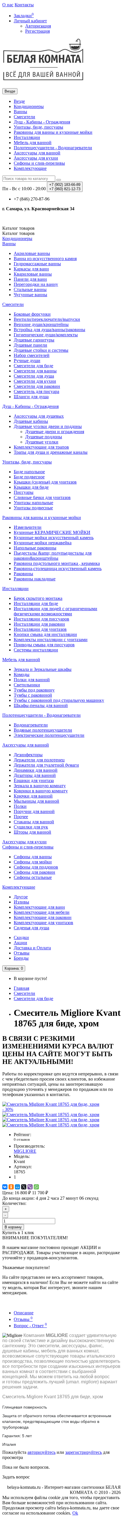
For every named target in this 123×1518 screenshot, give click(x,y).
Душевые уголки (41, 441)
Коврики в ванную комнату (41, 790)
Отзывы (21, 953)
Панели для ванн (30, 279)
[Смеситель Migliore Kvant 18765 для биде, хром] (50, 1114)
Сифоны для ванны (33, 856)
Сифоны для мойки (33, 861)
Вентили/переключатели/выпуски (47, 319)
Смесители (24, 116)
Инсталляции (27, 137)
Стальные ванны (30, 289)
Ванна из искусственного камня (45, 258)
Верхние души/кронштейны (41, 324)
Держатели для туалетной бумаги (46, 765)
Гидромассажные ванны (37, 263)
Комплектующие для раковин (43, 917)
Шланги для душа (31, 396)
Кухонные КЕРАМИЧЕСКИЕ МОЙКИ (52, 532)
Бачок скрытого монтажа (38, 598)
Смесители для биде (33, 365)
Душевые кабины (31, 421)
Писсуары (23, 492)
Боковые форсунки (32, 314)
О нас (7, 4)
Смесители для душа (34, 376)
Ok (75, 1513)
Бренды (21, 958)
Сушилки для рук (31, 826)
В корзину (13, 1227)
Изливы (21, 902)
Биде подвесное (29, 476)
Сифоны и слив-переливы (39, 163)
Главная (21, 988)
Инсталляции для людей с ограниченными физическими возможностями (55, 611)
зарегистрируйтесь (83, 1452)
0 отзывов (22, 1139)
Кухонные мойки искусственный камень (54, 537)
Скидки (21, 937)
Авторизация (38, 25)
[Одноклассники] (11, 1186)
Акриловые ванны (32, 253)
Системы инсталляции (36, 649)
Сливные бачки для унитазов (42, 497)
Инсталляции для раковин (39, 624)
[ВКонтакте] (4, 1186)
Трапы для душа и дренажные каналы (51, 452)
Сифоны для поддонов (36, 867)
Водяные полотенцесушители (43, 730)
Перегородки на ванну (36, 284)
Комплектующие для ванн (39, 907)
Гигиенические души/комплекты (46, 334)
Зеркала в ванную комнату (40, 785)
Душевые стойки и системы (41, 350)
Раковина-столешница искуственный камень (58, 568)
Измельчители (27, 527)
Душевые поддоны (43, 436)
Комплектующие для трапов (41, 447)
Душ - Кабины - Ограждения (42, 121)
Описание (23, 1312)
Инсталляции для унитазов (40, 629)
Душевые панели (30, 345)
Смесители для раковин (37, 386)
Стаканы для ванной (34, 821)
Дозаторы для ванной (35, 775)
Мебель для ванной (32, 142)
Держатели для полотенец (39, 759)
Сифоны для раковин (34, 872)
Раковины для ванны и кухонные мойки (53, 132)
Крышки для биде (31, 487)
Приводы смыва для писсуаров (44, 644)
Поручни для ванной (34, 811)
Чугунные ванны (30, 294)
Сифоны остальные (33, 877)
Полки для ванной (32, 679)
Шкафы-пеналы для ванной (41, 705)
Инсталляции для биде (36, 603)
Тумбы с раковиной (33, 695)
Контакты (24, 4)
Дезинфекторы (28, 754)
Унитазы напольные (33, 502)
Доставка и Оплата (32, 947)
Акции (20, 942)
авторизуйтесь (41, 1452)
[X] (23, 1186)
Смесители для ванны (35, 370)
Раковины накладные (34, 578)
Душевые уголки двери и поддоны (48, 426)
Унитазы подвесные (33, 507)
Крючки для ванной (33, 796)
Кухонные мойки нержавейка (43, 542)
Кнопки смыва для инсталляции (45, 634)
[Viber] (30, 1186)
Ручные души (27, 360)
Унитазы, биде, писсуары (38, 127)
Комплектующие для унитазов (43, 922)
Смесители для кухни (35, 381)
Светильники (27, 684)
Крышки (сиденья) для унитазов (45, 482)
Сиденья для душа (31, 927)
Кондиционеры (29, 106)
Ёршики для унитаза (34, 780)
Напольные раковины (35, 547)
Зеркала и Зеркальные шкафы (43, 669)
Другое (21, 896)
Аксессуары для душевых (39, 416)
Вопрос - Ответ (30, 1325)
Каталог (18, 233)
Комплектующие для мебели (42, 912)
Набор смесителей (31, 355)
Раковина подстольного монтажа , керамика (57, 563)
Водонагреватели (31, 724)
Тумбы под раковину (34, 690)
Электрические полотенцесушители (49, 735)
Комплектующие (30, 168)
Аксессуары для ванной (37, 152)
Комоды (21, 674)
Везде (19, 101)
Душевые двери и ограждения (54, 431)
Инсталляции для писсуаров (41, 618)
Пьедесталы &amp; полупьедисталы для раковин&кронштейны (53, 556)
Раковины (23, 573)
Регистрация (37, 31)
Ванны (20, 111)
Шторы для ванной (32, 832)
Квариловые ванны (33, 274)
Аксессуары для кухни (36, 158)
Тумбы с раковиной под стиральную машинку (59, 700)
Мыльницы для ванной (36, 801)
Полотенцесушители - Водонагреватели (53, 147)
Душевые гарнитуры (34, 339)
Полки (20, 806)
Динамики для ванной (35, 770)
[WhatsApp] (36, 1186)
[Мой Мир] (17, 1186)
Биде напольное (29, 471)
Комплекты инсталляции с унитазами (51, 639)
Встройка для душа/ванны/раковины (49, 329)
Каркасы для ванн (31, 268)
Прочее (21, 816)
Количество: (14, 1203)
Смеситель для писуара (36, 391)
